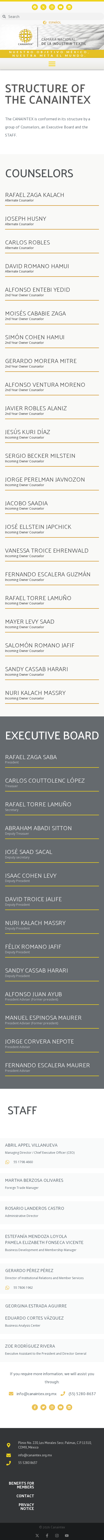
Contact (25, 1495)
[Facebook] (35, 7)
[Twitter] (43, 1407)
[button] (52, 63)
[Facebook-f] (35, 1407)
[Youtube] (61, 7)
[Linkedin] (69, 7)
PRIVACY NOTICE (26, 1506)
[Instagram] (52, 7)
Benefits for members (21, 1485)
